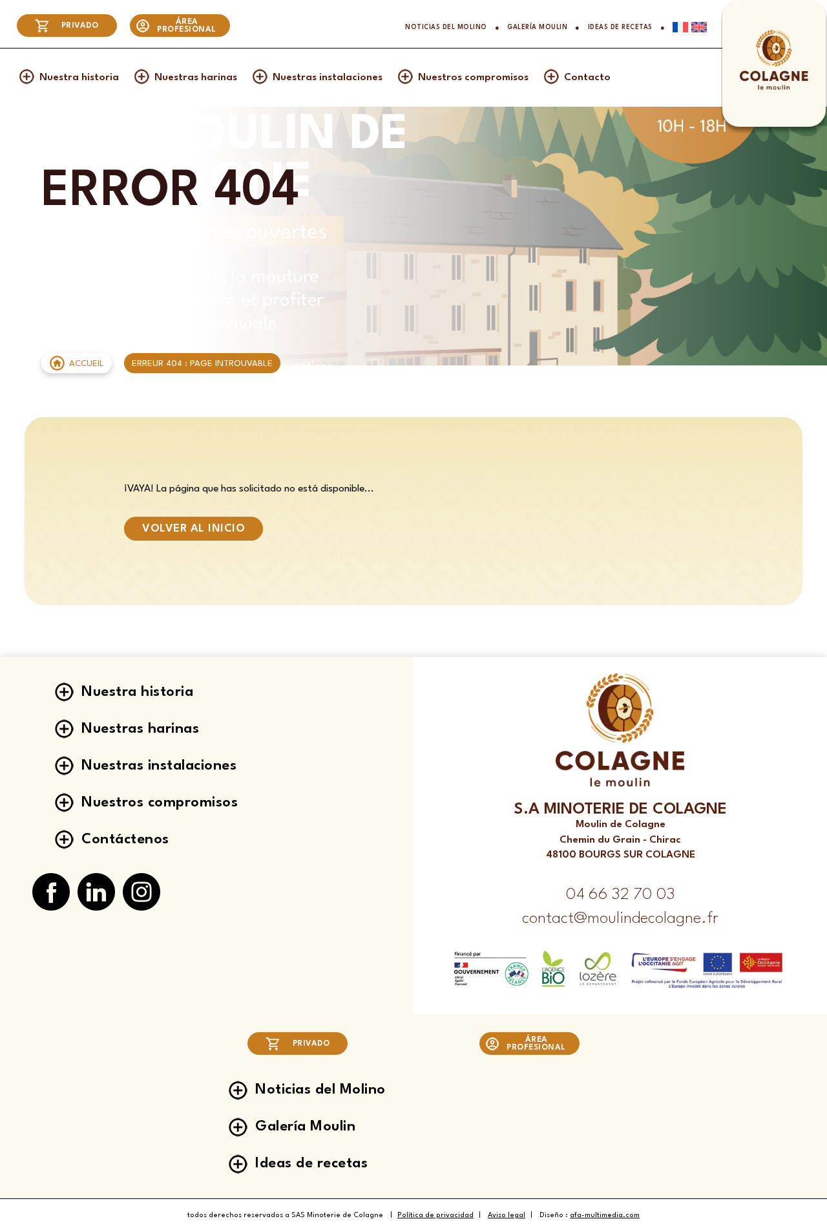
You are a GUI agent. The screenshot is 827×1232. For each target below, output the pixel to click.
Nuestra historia (79, 77)
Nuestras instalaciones (327, 77)
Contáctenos (125, 839)
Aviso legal (506, 1215)
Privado (80, 26)
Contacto (587, 77)
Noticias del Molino (446, 27)
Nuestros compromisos (473, 77)
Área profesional (186, 26)
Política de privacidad (435, 1215)
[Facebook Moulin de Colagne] (51, 893)
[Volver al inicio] (774, 88)
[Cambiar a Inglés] (697, 27)
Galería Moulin (537, 27)
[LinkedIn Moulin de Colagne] (96, 893)
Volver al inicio (193, 528)
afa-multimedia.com (605, 1215)
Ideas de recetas (620, 27)
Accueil (86, 364)
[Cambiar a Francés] (676, 27)
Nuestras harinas (195, 77)
